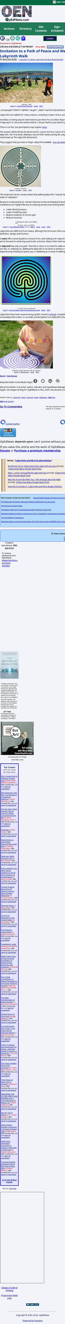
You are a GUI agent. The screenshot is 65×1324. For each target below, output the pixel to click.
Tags (51, 397)
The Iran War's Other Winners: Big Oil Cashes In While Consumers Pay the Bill (9, 813)
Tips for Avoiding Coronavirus (12, 518)
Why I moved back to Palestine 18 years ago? (9, 778)
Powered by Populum (32, 1320)
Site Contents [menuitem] (41, 29)
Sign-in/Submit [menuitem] (57, 29)
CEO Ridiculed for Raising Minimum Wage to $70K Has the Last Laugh (28, 502)
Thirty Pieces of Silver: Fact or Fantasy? (7, 1082)
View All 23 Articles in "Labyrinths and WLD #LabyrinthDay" (35, 486)
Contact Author (13, 424)
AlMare (32, 227)
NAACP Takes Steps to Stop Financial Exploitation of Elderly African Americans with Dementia (8, 961)
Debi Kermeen (25, 372)
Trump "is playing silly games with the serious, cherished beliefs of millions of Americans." (9, 1049)
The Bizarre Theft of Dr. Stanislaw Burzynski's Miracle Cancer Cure (26, 510)
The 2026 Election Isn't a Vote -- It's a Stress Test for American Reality (8, 1029)
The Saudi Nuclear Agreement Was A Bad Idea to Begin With (8, 1165)
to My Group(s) (7, 401)
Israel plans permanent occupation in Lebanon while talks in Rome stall (9, 1145)
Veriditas (18, 190)
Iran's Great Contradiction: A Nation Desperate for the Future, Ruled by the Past (9, 981)
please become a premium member (9, 563)
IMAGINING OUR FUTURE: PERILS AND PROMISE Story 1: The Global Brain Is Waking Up (9, 1098)
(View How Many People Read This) (25, 469)
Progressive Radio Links (9, 1297)
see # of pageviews (5, 788)
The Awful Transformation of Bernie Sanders (8, 1000)
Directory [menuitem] (25, 28)
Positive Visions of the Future (8, 1015)
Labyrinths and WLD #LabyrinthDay (33, 460)
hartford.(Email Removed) (24, 106)
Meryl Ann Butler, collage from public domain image (25, 310)
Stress (36, 397)
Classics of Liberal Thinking (9, 1289)
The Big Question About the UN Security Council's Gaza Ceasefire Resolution (8, 891)
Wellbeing (43, 397)
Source (44, 227)
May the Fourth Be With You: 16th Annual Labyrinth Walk (34, 479)
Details (36, 106)
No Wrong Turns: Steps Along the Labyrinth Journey (32, 466)
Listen (50, 38)
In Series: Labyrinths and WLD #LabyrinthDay (45, 59)
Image (13, 106)
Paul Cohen (5, 908)
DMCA (41, 106)
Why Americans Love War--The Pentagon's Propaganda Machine (9, 796)
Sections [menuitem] (9, 28)
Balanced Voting (7, 906)
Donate (5, 450)
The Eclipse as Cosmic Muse (11, 506)
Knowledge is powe (8, 944)
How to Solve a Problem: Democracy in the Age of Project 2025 (9, 1128)
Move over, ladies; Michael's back (8, 857)
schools (52, 314)
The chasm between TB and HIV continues (9, 1065)
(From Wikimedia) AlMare (16, 227)
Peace (23, 397)
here (44, 127)
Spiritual (30, 397)
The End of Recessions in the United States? (8, 918)
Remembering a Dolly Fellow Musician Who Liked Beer (9, 843)
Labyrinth (16, 397)
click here (12, 1188)
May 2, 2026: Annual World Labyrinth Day (27, 472)
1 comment (23, 59)
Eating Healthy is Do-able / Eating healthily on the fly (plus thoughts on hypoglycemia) (9, 872)
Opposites (5, 830)
